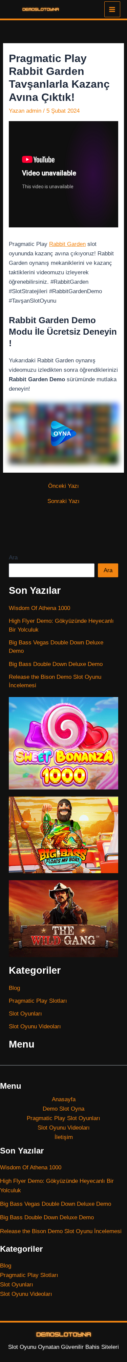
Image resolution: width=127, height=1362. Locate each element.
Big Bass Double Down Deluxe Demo (56, 664)
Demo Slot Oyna (63, 1109)
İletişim (64, 1137)
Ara (13, 557)
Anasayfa (64, 1099)
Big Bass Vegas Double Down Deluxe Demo (55, 1204)
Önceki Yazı (63, 486)
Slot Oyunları (25, 1013)
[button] (63, 433)
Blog (14, 988)
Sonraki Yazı (63, 501)
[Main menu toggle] (112, 9)
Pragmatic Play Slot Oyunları (63, 1118)
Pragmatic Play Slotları (38, 1001)
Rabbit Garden (67, 244)
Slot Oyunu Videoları (35, 1026)
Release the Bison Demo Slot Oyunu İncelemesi (61, 1231)
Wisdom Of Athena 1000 (39, 608)
